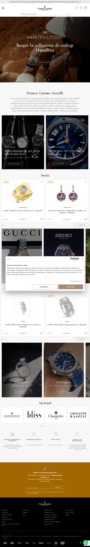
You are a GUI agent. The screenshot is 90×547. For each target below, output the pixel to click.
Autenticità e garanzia (50, 517)
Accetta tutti (70, 286)
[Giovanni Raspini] (78, 415)
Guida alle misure (49, 519)
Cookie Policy (69, 512)
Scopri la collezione (13, 164)
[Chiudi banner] (82, 259)
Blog (24, 515)
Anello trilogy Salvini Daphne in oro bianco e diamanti (23, 325)
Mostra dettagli (75, 281)
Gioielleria (5, 512)
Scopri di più (81, 225)
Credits (67, 515)
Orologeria (5, 510)
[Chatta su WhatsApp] (85, 542)
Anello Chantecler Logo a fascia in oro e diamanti (22, 210)
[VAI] (68, 14)
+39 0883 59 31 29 (56, 536)
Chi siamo (26, 510)
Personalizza (44, 286)
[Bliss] (34, 415)
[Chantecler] (56, 415)
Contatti (25, 512)
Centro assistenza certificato (52, 521)
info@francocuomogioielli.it (71, 536)
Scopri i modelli (45, 59)
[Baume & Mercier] (12, 415)
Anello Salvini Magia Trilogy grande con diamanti (67, 324)
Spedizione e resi (49, 512)
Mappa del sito (48, 524)
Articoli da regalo (7, 519)
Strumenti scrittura (7, 515)
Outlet (3, 521)
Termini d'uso (48, 510)
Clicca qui (78, 2)
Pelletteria (4, 517)
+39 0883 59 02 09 (46, 536)
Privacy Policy (34, 492)
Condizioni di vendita (50, 515)
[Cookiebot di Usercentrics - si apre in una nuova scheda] (71, 259)
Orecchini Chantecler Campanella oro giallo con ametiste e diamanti (67, 211)
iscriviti (57, 487)
